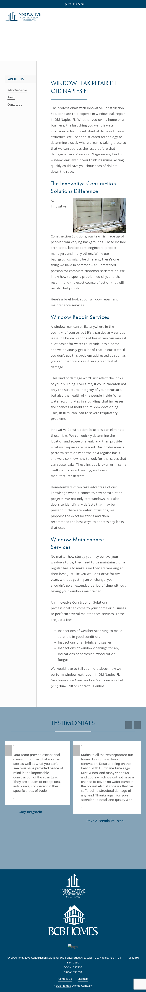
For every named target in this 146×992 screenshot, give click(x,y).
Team (11, 97)
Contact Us (14, 105)
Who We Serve (17, 90)
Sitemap (83, 978)
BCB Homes (63, 985)
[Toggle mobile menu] (139, 18)
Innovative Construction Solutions (84, 680)
